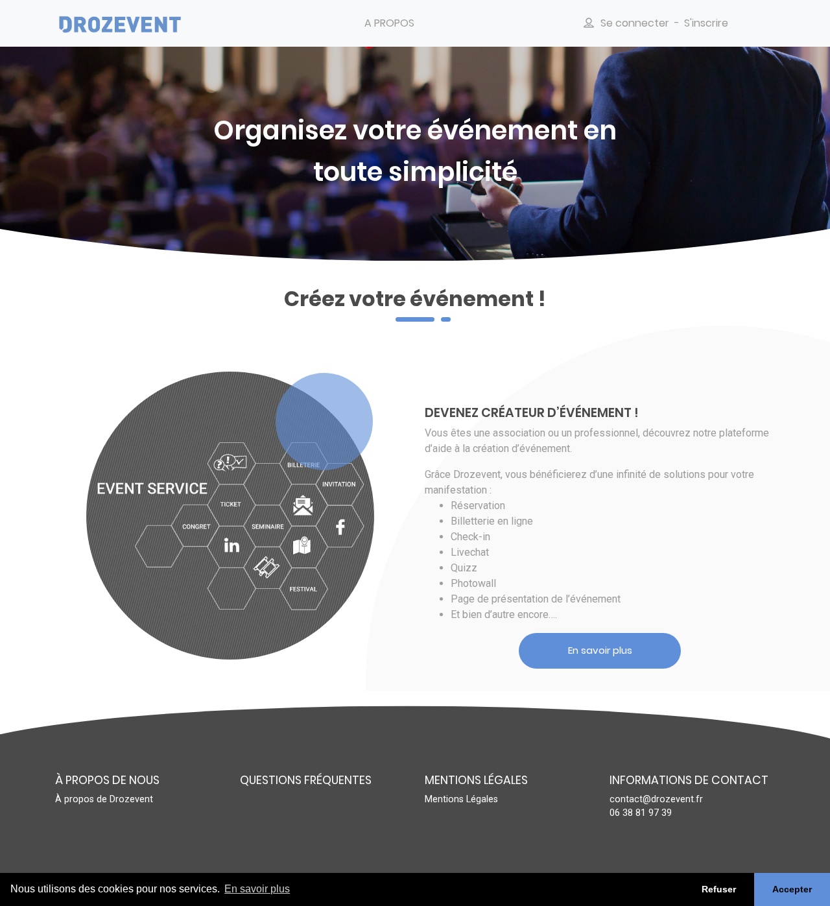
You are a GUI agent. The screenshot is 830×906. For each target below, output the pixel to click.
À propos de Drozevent (104, 799)
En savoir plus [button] (257, 888)
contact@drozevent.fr (656, 799)
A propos (389, 23)
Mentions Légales (461, 799)
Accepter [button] (792, 889)
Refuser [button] (719, 889)
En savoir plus (600, 650)
